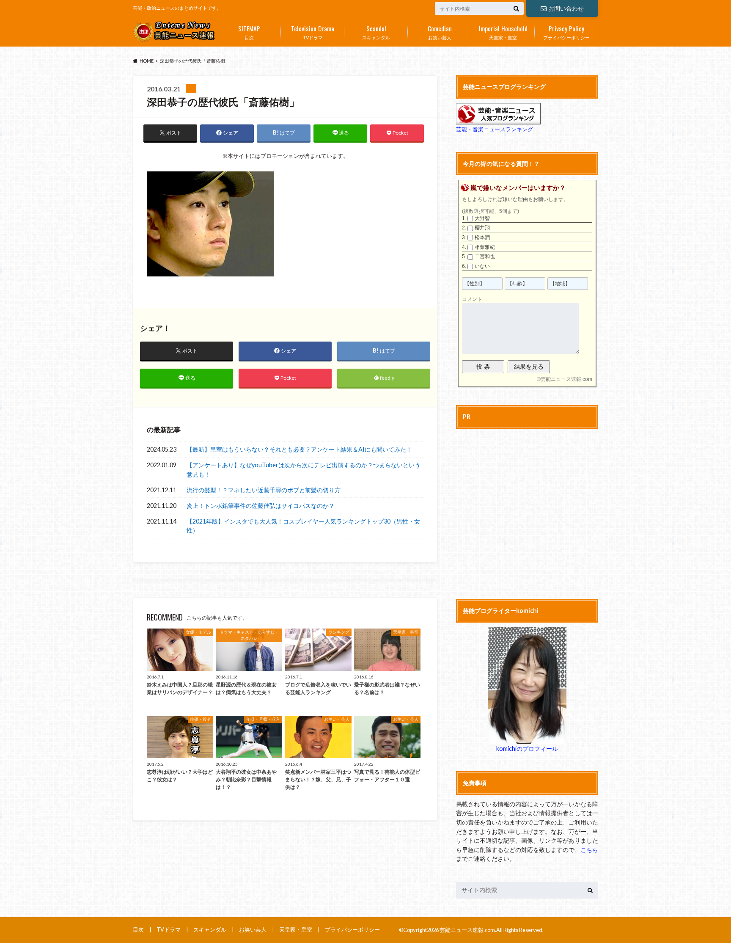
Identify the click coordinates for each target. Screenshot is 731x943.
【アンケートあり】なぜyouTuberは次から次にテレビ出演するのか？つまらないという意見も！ (303, 469)
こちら (589, 849)
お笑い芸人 (440, 32)
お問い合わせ (566, 8)
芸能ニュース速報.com (566, 379)
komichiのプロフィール (527, 748)
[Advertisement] (527, 512)
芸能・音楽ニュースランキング (494, 129)
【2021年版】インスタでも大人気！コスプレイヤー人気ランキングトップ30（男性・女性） (303, 526)
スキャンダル (376, 32)
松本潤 (482, 237)
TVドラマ (312, 32)
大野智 (482, 218)
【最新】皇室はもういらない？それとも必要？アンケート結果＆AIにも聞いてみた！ (299, 449)
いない (482, 266)
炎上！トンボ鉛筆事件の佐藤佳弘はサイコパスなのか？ (261, 505)
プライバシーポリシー (566, 32)
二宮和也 (485, 256)
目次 (249, 32)
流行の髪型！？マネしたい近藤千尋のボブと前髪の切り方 (264, 490)
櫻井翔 (482, 228)
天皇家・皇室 (503, 32)
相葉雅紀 (485, 247)
